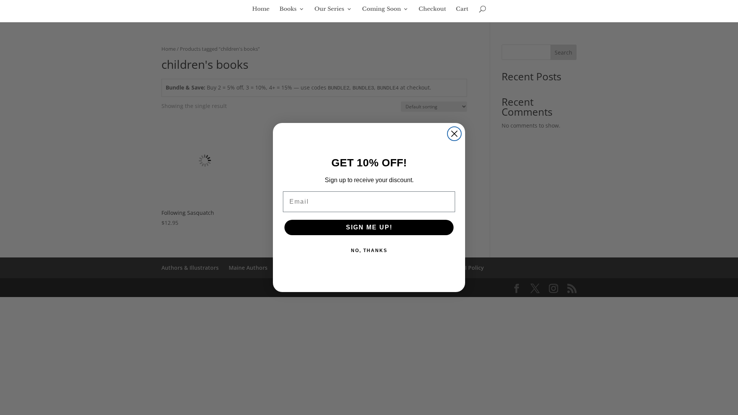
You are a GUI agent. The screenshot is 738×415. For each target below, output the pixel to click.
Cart (462, 9)
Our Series (329, 9)
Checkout (432, 9)
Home (260, 9)
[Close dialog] (454, 134)
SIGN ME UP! (369, 227)
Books (288, 9)
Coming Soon (381, 9)
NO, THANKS (369, 250)
